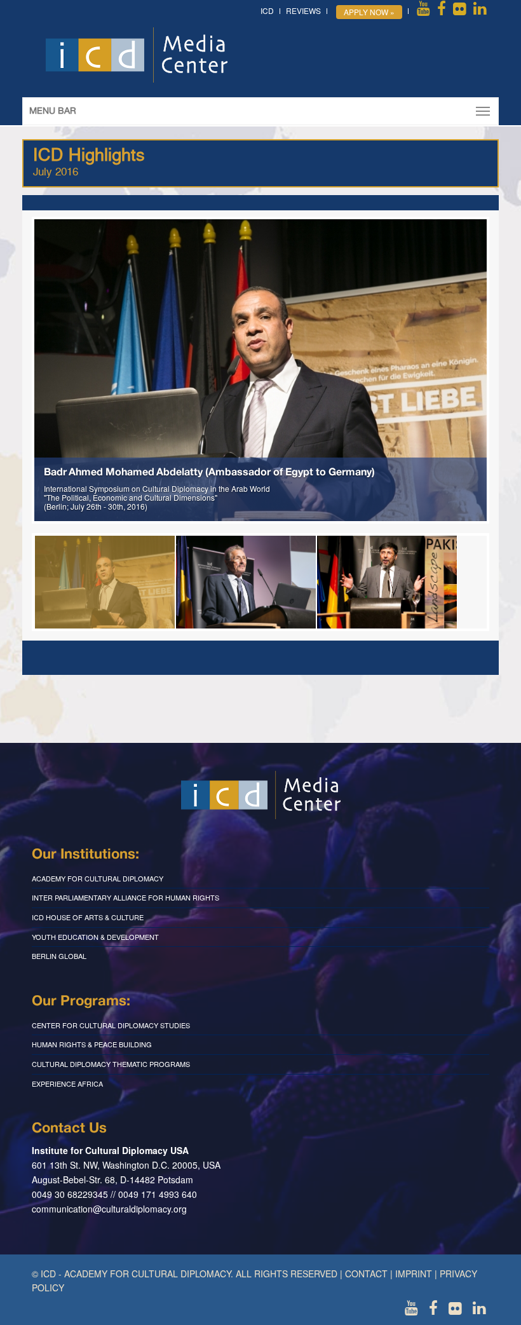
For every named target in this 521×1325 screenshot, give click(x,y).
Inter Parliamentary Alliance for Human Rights (125, 897)
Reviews (303, 10)
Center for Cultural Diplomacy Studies (111, 1025)
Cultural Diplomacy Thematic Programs (111, 1064)
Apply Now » (369, 11)
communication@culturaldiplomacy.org (109, 1208)
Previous (15, 370)
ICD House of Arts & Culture (88, 917)
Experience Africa (67, 1083)
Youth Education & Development (95, 937)
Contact (366, 1273)
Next (505, 370)
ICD (267, 10)
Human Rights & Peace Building (92, 1044)
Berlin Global (59, 956)
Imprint (413, 1273)
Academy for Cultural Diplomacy (97, 878)
